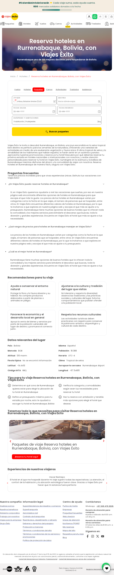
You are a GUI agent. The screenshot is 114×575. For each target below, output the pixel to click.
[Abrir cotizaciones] (107, 568)
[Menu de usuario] (89, 16)
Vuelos (43, 23)
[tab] (17, 89)
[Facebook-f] (88, 536)
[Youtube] (102, 536)
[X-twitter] (98, 536)
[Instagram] (93, 536)
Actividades (74, 24)
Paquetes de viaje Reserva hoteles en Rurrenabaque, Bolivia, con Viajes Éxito (45, 446)
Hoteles (27, 23)
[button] (10, 441)
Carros (58, 23)
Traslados (96, 23)
